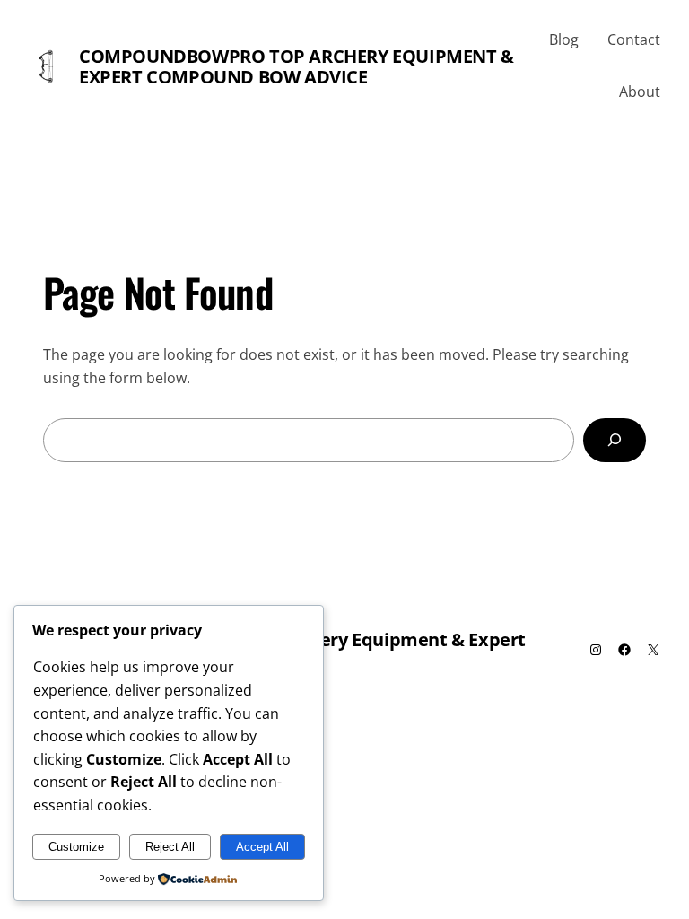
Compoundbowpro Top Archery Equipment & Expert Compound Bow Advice (296, 66)
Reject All (170, 846)
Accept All (262, 846)
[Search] (614, 440)
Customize (76, 846)
